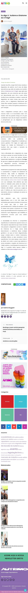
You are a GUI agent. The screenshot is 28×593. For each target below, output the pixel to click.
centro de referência (21, 441)
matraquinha (17, 455)
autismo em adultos (7, 439)
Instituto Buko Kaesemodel (16, 180)
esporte (3, 449)
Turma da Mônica (20, 459)
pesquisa (3, 459)
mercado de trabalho (9, 457)
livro (19, 452)
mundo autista (22, 457)
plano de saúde (11, 459)
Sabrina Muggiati (8, 21)
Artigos (3, 11)
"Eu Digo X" (18, 311)
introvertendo (4, 453)
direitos (22, 446)
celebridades (13, 441)
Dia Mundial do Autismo (10, 446)
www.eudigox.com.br (16, 249)
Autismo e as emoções (10, 341)
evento (14, 449)
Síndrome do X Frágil (11, 91)
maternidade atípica (9, 455)
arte (13, 437)
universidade (4, 461)
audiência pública (19, 437)
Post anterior (9, 325)
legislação (12, 452)
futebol (20, 449)
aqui (25, 591)
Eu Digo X (8, 449)
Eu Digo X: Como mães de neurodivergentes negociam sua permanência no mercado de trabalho (12, 527)
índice (9, 461)
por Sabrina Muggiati (7, 308)
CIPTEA (2, 443)
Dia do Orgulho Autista (10, 443)
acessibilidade (6, 437)
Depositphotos (13, 572)
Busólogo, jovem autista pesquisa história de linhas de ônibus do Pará (13, 329)
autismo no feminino (18, 439)
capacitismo (5, 441)
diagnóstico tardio (20, 443)
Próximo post (6, 338)
